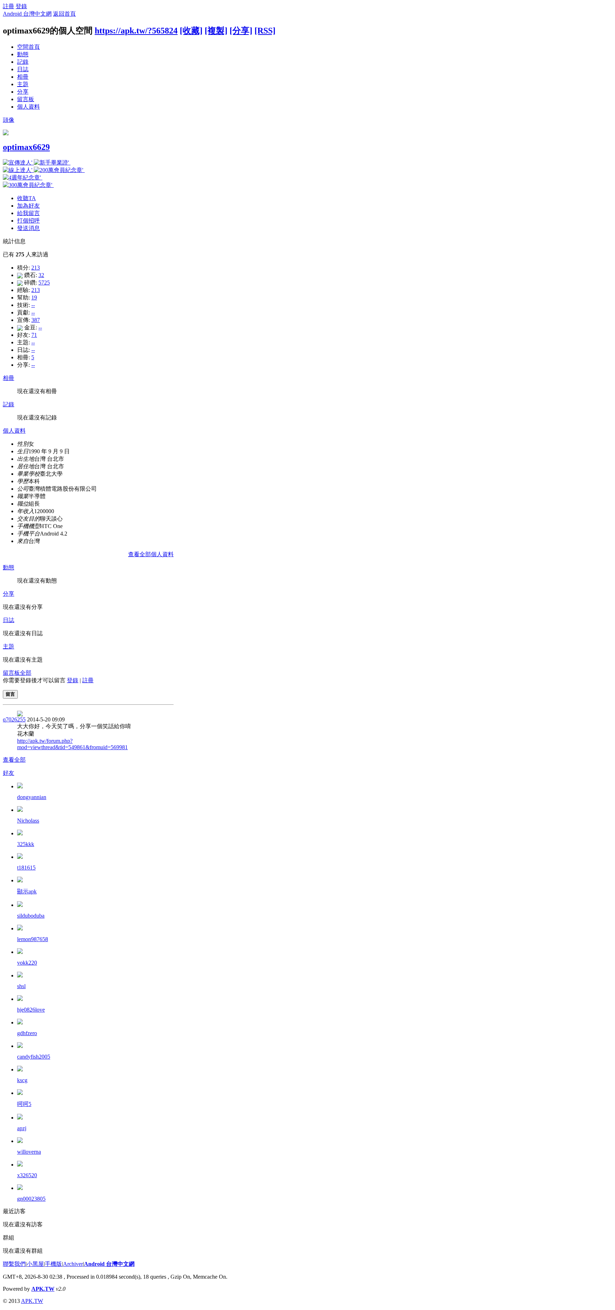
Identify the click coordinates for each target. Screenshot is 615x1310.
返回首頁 (64, 14)
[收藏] (191, 30)
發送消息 (28, 228)
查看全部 (14, 760)
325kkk (25, 844)
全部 (25, 673)
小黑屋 (35, 1264)
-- (33, 305)
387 (35, 320)
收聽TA (26, 198)
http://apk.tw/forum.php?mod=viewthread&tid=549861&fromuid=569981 (72, 744)
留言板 (25, 99)
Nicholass (28, 821)
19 (34, 297)
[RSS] (264, 30)
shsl (21, 986)
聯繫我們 (14, 1264)
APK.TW (42, 1289)
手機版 (53, 1264)
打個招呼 (28, 221)
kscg (22, 1080)
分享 (22, 92)
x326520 (27, 1175)
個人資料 (28, 107)
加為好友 (28, 206)
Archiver (73, 1264)
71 (34, 335)
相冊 (22, 77)
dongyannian (31, 797)
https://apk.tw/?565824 (136, 30)
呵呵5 (24, 1104)
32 (41, 275)
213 (35, 268)
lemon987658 (32, 939)
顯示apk (27, 891)
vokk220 (27, 963)
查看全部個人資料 (151, 554)
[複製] (216, 30)
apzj (21, 1128)
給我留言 (28, 213)
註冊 (8, 6)
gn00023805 (31, 1199)
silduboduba (30, 916)
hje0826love (31, 1010)
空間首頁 (28, 47)
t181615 (26, 868)
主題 (22, 84)
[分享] (241, 30)
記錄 (22, 62)
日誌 (22, 69)
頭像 (8, 120)
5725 (44, 283)
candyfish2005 (33, 1057)
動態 (22, 54)
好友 (8, 773)
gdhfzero (27, 1033)
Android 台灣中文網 (27, 14)
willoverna (29, 1152)
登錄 (21, 6)
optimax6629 (26, 147)
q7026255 (14, 719)
